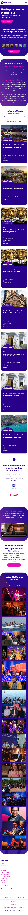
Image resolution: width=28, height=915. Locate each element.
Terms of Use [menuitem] (14, 904)
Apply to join (14, 51)
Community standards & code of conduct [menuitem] (14, 907)
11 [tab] (16, 501)
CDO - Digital (13, 144)
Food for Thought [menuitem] (5, 874)
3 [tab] (5, 501)
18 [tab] (25, 501)
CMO (4, 227)
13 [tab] (18, 501)
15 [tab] (21, 501)
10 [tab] (14, 501)
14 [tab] (20, 501)
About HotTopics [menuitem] (5, 867)
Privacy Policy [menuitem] (14, 901)
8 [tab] (12, 501)
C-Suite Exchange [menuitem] (5, 876)
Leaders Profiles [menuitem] (5, 886)
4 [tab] (6, 501)
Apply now (5, 160)
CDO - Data (21, 144)
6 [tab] (9, 501)
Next (25, 491)
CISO (7, 144)
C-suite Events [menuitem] (4, 869)
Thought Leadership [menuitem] (6, 884)
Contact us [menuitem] (3, 865)
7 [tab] (10, 501)
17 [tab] (23, 501)
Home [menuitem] (2, 863)
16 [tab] (22, 501)
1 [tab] (3, 501)
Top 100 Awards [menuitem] (5, 871)
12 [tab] (17, 501)
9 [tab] (13, 501)
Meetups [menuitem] (3, 880)
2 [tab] (4, 501)
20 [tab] (14, 503)
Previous (2, 491)
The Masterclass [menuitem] (5, 872)
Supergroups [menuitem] (4, 882)
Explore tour (7, 21)
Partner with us (14, 565)
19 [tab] (12, 503)
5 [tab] (8, 501)
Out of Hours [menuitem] (4, 878)
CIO (4, 144)
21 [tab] (15, 503)
